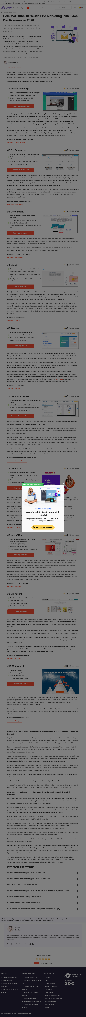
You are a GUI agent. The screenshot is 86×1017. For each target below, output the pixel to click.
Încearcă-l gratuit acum (43, 527)
